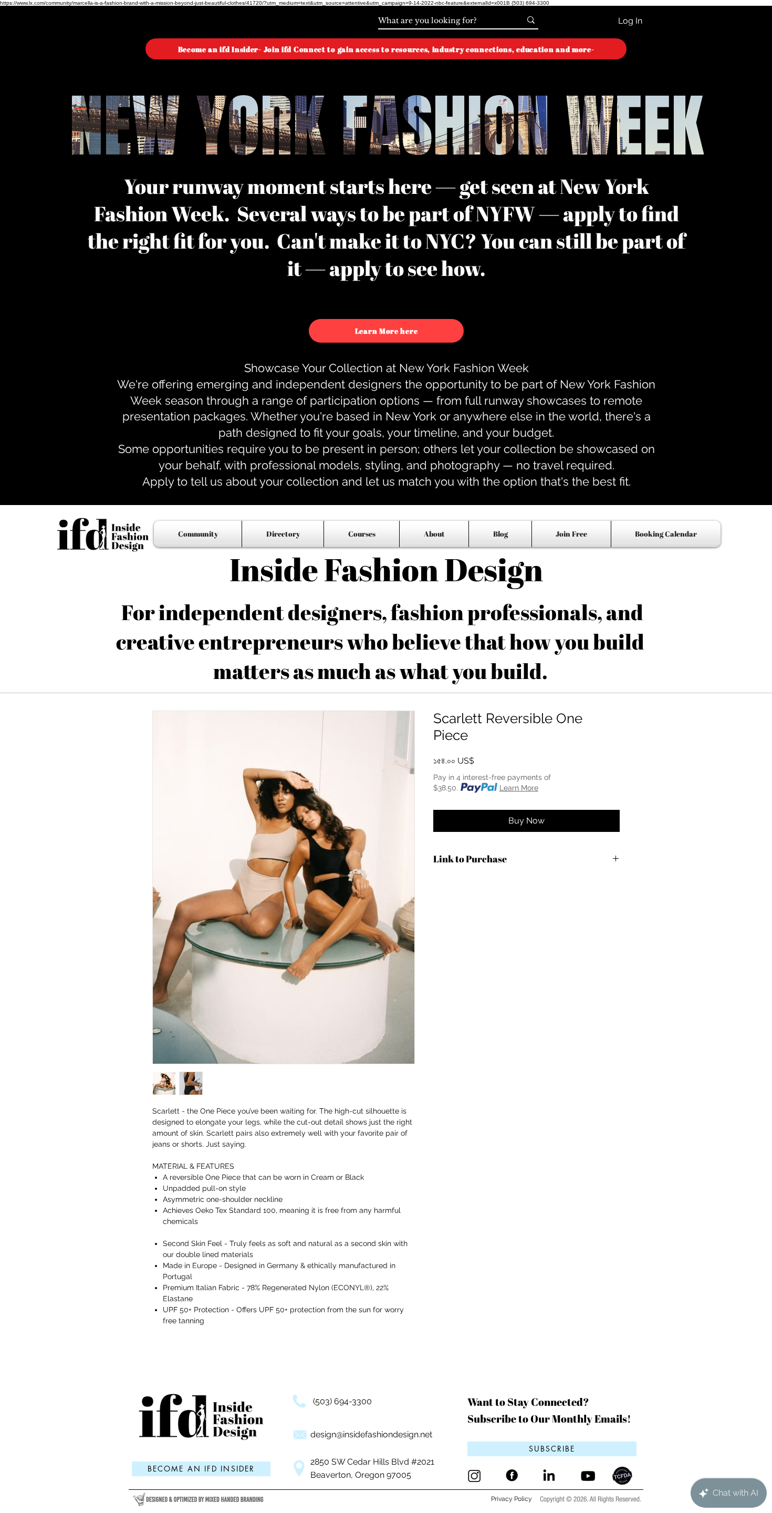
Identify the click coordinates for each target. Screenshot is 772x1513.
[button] (552, 1449)
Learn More (518, 788)
